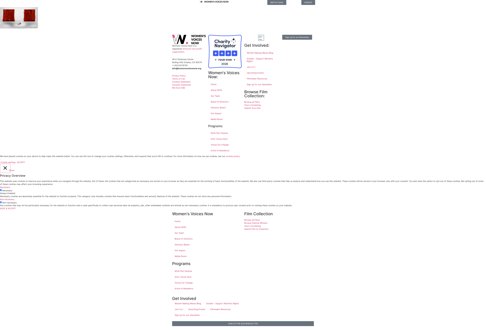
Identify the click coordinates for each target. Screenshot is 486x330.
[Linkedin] (290, 52)
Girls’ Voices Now (219, 139)
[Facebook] (283, 45)
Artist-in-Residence (220, 150)
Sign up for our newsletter (259, 84)
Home (213, 84)
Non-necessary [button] (7, 199)
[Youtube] (283, 52)
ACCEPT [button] (21, 162)
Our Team (215, 96)
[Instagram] (290, 45)
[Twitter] (297, 45)
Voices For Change (220, 144)
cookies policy (233, 156)
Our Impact (216, 113)
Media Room (217, 119)
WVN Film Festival (219, 133)
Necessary (7, 190)
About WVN (216, 90)
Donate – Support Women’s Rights (260, 59)
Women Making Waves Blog (260, 53)
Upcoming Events (255, 73)
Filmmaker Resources (257, 78)
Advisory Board (218, 107)
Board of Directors (220, 101)
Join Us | (251, 67)
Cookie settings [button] (8, 162)
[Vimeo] (304, 45)
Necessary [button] (5, 187)
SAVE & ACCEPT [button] (8, 208)
